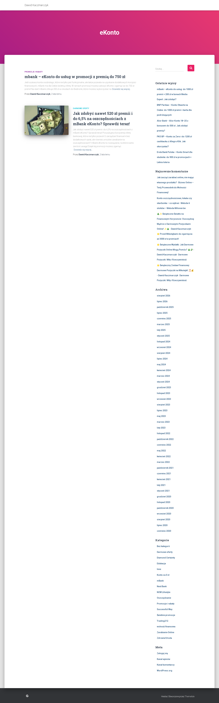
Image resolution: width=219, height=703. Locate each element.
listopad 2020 (163, 502)
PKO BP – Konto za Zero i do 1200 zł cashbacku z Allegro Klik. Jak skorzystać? (174, 141)
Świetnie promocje (166, 615)
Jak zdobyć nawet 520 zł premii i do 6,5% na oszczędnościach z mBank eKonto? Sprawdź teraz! (103, 118)
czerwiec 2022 (164, 445)
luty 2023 (161, 428)
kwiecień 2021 (164, 479)
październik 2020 (165, 508)
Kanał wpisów (163, 659)
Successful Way (164, 609)
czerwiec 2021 (164, 473)
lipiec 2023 (162, 410)
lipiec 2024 (162, 359)
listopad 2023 (163, 393)
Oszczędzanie (164, 598)
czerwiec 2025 (164, 318)
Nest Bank (162, 586)
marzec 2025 (163, 324)
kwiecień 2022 (164, 456)
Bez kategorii (163, 546)
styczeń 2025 (163, 336)
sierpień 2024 (163, 353)
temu (56, 94)
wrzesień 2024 (164, 347)
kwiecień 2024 (164, 370)
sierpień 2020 (163, 519)
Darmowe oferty (81, 108)
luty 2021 (161, 485)
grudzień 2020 (164, 496)
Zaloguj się (162, 653)
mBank (160, 581)
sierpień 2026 (163, 295)
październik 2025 (165, 307)
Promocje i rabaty (34, 72)
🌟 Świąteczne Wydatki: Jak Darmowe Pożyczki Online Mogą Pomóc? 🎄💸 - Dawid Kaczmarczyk (175, 249)
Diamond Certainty (166, 558)
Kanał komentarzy (165, 665)
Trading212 (162, 621)
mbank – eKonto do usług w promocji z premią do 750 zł (75, 76)
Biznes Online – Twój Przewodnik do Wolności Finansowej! (175, 187)
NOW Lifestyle (163, 592)
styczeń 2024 (163, 382)
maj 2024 (161, 364)
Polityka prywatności (27, 696)
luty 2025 (161, 330)
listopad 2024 (163, 341)
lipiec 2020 (162, 525)
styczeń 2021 (163, 491)
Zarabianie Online (165, 632)
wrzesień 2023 (164, 399)
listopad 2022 (163, 433)
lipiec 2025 (162, 313)
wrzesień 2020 (164, 513)
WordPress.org (164, 670)
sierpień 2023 (163, 404)
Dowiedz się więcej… (121, 89)
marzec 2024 (163, 376)
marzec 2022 (163, 462)
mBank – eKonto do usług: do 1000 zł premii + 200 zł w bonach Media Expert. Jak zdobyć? (175, 94)
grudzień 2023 (164, 387)
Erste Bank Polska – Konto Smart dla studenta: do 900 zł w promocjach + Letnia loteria (174, 157)
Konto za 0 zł (163, 575)
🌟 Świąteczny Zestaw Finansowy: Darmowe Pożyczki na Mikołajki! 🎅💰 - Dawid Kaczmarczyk (175, 270)
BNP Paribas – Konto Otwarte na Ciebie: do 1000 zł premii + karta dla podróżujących (174, 110)
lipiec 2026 (162, 301)
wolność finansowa (166, 626)
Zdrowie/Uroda (164, 638)
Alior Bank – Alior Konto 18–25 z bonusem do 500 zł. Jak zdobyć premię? (172, 126)
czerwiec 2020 (164, 531)
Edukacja (161, 563)
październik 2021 (165, 468)
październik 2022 (165, 439)
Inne (159, 569)
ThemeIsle (189, 696)
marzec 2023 (163, 422)
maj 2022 (161, 450)
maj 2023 (161, 416)
